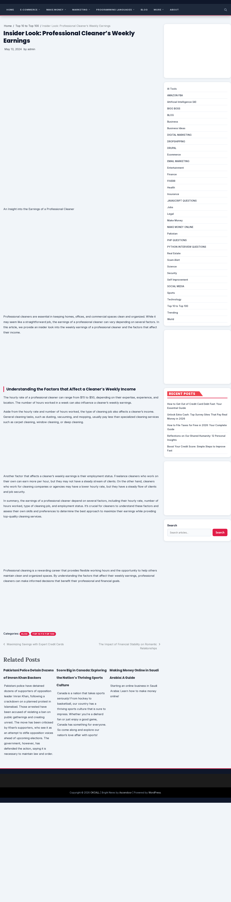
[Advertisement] (82, 78)
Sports (171, 292)
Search (172, 525)
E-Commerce (29, 9)
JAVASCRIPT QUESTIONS (182, 200)
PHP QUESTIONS (177, 240)
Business (172, 121)
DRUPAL (171, 148)
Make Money (55, 9)
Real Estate (174, 253)
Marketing (79, 9)
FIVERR (171, 180)
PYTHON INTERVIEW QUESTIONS (186, 246)
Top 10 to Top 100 (43, 634)
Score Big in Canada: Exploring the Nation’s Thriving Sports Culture (81, 677)
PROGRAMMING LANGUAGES (114, 9)
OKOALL (95, 792)
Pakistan (172, 233)
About (174, 9)
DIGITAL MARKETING (179, 134)
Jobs (170, 207)
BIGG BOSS (173, 108)
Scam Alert (173, 259)
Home (10, 9)
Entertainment (175, 167)
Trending (172, 312)
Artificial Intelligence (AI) (181, 101)
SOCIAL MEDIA (175, 286)
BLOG (144, 9)
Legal (170, 213)
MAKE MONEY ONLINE (180, 227)
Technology (174, 299)
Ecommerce (174, 154)
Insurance (173, 194)
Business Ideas (176, 128)
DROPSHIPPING (176, 141)
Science (172, 266)
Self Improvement (177, 279)
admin (31, 49)
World (170, 319)
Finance (172, 174)
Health (171, 187)
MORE (157, 9)
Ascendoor (125, 792)
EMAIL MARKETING (178, 161)
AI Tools (172, 88)
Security (172, 273)
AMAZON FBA (175, 95)
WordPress (154, 792)
